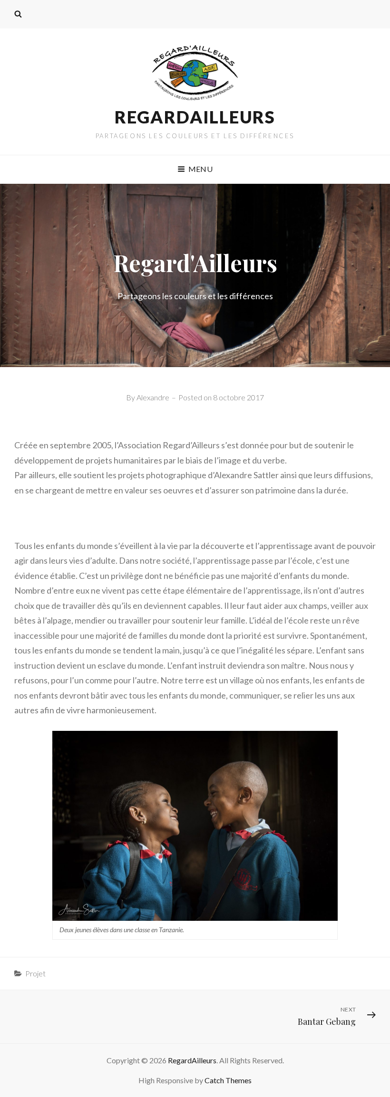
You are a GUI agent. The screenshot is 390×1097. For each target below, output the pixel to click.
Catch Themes (228, 1080)
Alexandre (152, 397)
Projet (35, 973)
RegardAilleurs (195, 116)
